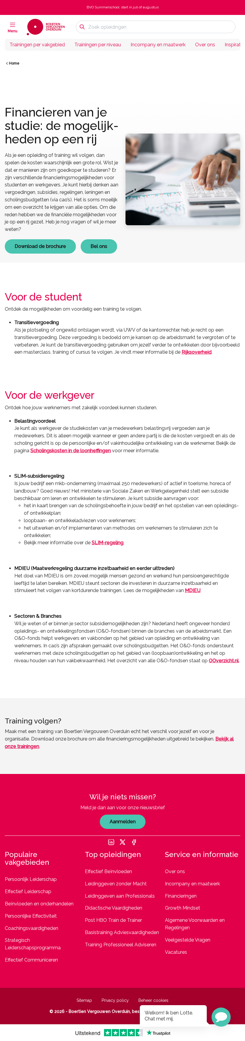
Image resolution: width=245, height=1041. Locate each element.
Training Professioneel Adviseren (120, 945)
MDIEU (192, 590)
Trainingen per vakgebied (37, 44)
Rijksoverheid (197, 352)
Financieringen (181, 896)
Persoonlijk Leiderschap (31, 879)
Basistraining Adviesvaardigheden (122, 932)
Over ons (205, 44)
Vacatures (176, 952)
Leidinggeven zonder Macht (116, 884)
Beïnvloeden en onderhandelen (39, 904)
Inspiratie (234, 44)
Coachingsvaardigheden (31, 928)
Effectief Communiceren (31, 960)
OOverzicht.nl (224, 660)
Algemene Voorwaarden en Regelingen (195, 923)
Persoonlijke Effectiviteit (31, 916)
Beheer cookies (153, 1000)
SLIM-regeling (107, 542)
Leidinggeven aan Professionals (120, 896)
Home (14, 63)
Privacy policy (115, 1000)
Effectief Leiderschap (28, 891)
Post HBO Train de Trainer (113, 920)
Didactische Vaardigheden (113, 908)
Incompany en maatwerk (158, 44)
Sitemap (84, 1000)
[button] (221, 1017)
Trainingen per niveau (97, 44)
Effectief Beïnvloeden (108, 871)
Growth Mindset (182, 908)
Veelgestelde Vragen (187, 940)
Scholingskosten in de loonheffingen (70, 450)
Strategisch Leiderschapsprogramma (33, 943)
